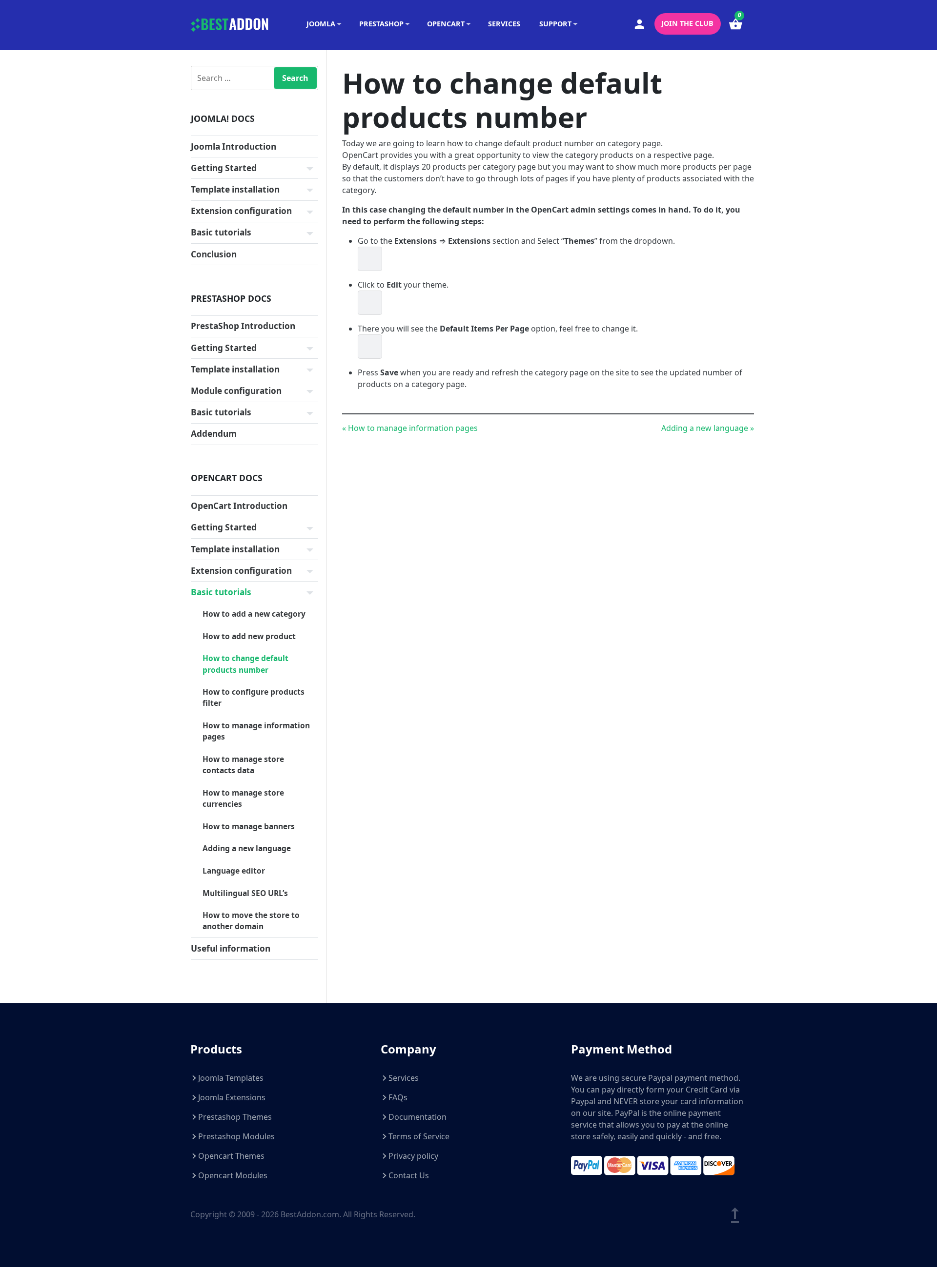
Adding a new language (247, 848)
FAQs (397, 1097)
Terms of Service (418, 1136)
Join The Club (687, 23)
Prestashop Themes (235, 1116)
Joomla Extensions (231, 1097)
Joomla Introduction (233, 146)
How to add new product (249, 636)
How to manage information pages (256, 731)
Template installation (235, 189)
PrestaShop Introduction (243, 325)
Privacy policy (413, 1155)
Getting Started (224, 168)
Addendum (214, 433)
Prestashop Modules (236, 1136)
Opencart (446, 23)
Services (504, 23)
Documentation (417, 1116)
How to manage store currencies (243, 798)
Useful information (230, 948)
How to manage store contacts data (243, 765)
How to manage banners (249, 826)
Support (555, 23)
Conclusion (214, 254)
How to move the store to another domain (251, 921)
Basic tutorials (221, 232)
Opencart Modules (232, 1175)
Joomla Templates (231, 1077)
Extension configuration (241, 210)
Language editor (234, 870)
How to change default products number (245, 664)
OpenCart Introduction (239, 505)
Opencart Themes (231, 1155)
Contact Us (408, 1175)
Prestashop (381, 23)
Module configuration (236, 390)
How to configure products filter (254, 697)
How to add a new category (254, 613)
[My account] (640, 24)
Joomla (320, 23)
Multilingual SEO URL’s (245, 893)
